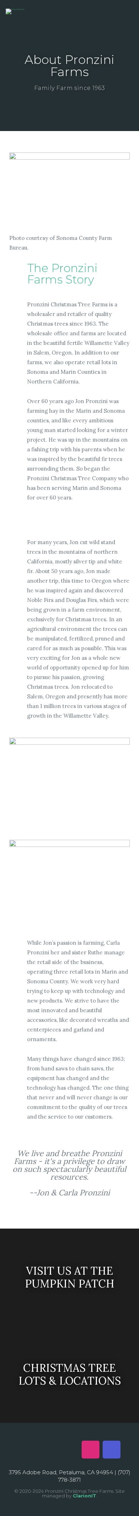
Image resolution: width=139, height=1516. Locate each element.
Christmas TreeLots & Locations (70, 1374)
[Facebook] (27, 1450)
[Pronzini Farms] (15, 11)
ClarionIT (84, 1496)
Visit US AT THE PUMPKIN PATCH (69, 1277)
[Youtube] (69, 1450)
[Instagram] (90, 1450)
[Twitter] (48, 1450)
